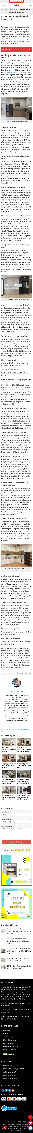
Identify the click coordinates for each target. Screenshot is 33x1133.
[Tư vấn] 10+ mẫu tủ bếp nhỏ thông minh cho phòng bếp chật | (19, 951)
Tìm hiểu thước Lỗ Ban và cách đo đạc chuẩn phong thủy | (18, 941)
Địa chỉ (24, 1121)
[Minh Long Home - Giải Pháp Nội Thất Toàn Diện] (16, 5)
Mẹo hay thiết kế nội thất (21, 729)
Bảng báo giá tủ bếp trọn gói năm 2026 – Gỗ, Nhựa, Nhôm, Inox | (19, 931)
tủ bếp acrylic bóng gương (13, 72)
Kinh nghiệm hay (8, 1043)
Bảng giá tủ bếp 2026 (10, 1046)
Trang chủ (4, 10)
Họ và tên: (5, 812)
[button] (3, 5)
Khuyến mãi (17, 1121)
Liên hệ (5, 1033)
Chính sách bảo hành (10, 1078)
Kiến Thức (13, 10)
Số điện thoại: (6, 819)
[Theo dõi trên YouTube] (12, 1090)
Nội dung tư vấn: (7, 826)
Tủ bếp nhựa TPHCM (9, 1050)
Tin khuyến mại (8, 1037)
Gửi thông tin (16, 842)
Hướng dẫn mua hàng (10, 1065)
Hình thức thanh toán (10, 1040)
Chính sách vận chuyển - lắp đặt (13, 1069)
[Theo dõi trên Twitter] (9, 1090)
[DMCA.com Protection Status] (8, 1054)
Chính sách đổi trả (9, 1075)
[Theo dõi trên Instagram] (6, 1090)
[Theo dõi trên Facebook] (3, 1090)
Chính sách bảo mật (9, 1072)
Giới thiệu (6, 1030)
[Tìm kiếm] (31, 5)
